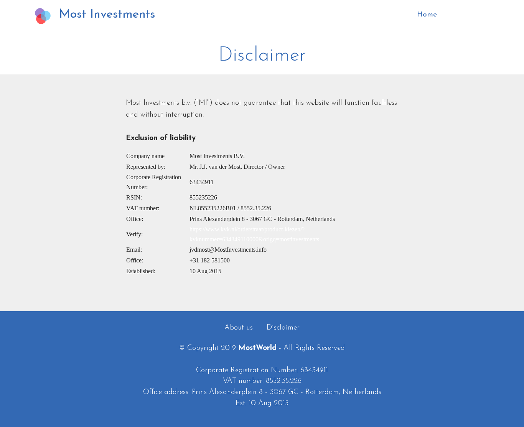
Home (451, 14)
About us (238, 327)
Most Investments (107, 14)
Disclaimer (283, 327)
